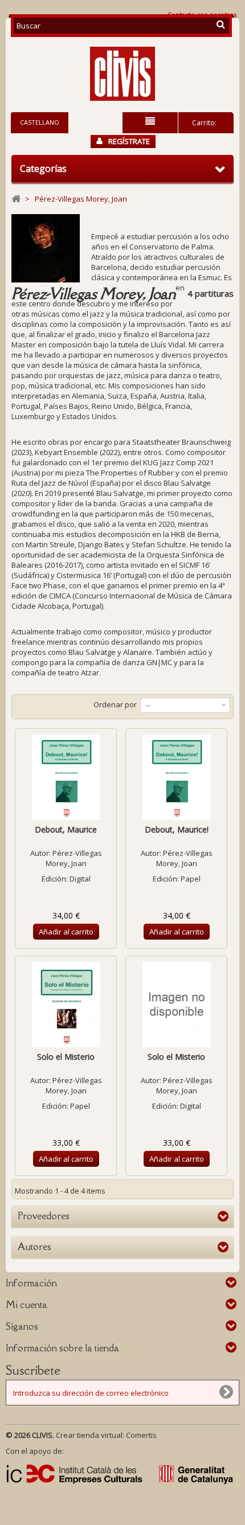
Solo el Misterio (66, 1056)
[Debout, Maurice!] (176, 777)
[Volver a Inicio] (16, 199)
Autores (34, 1246)
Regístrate (129, 141)
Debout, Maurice (66, 829)
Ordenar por (115, 704)
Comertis (141, 1435)
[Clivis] (122, 74)
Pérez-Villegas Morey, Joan (74, 858)
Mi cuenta (26, 1304)
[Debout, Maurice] (65, 777)
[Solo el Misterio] (65, 1004)
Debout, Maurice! (177, 829)
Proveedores (44, 1216)
